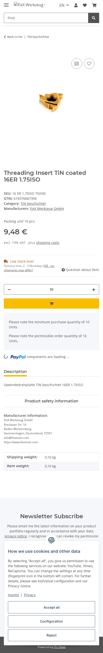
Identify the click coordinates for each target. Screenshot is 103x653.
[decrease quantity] (9, 289)
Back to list (15, 37)
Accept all (52, 607)
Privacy (30, 595)
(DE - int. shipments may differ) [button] (29, 268)
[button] (76, 5)
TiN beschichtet (33, 203)
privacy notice (16, 536)
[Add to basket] (7, 51)
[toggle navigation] (6, 3)
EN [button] (61, 5)
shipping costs (47, 242)
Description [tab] (15, 371)
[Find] (93, 18)
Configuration (51, 621)
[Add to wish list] (89, 63)
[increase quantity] (93, 289)
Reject (51, 635)
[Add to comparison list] (76, 63)
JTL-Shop (59, 647)
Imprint (13, 595)
